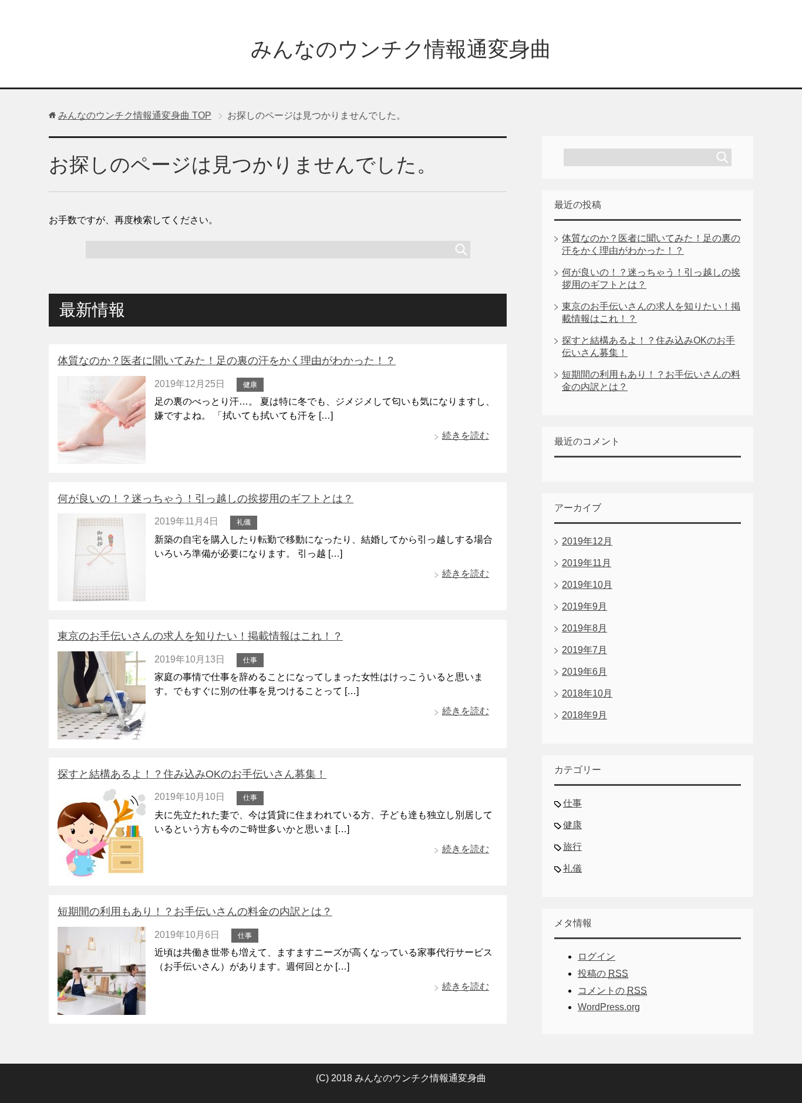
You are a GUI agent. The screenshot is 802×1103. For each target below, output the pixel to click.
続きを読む (465, 435)
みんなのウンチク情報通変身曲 (401, 49)
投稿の (603, 973)
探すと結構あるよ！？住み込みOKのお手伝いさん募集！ (192, 774)
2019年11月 (586, 563)
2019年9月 (584, 606)
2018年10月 (587, 693)
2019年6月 (584, 672)
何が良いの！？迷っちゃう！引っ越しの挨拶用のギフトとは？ (205, 499)
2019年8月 (584, 628)
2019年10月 (587, 585)
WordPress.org (609, 1007)
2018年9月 (584, 715)
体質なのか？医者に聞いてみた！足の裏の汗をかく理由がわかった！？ (227, 360)
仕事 (250, 660)
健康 (250, 385)
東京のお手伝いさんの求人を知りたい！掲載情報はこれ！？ (200, 636)
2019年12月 (587, 541)
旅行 (572, 847)
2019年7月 (584, 650)
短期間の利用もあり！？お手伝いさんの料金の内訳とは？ (195, 911)
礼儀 (244, 522)
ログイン (596, 956)
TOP (134, 115)
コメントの (612, 991)
